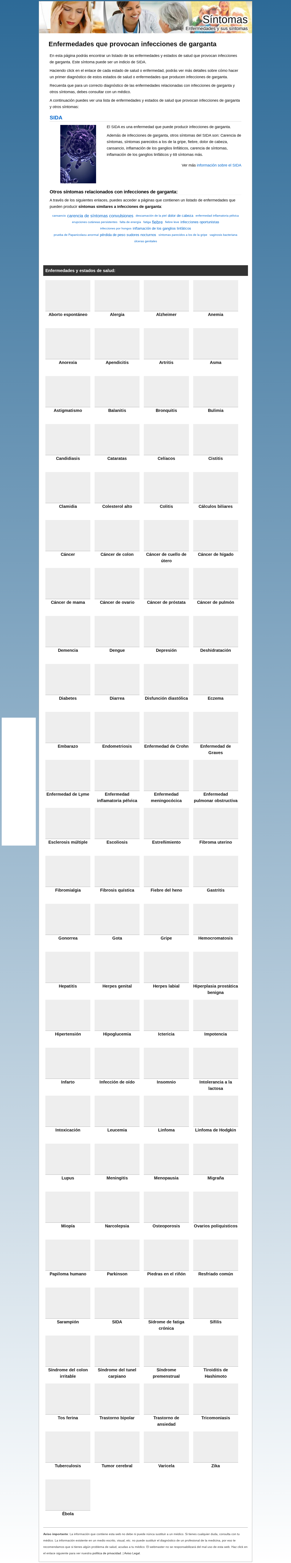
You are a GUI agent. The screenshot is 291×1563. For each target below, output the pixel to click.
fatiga (147, 222)
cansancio (59, 215)
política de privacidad (106, 1553)
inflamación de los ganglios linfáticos (162, 228)
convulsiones (121, 216)
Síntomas (225, 19)
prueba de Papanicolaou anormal (76, 234)
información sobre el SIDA (219, 165)
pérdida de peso (112, 235)
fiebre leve (172, 222)
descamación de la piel (151, 215)
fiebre (157, 222)
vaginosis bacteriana (223, 234)
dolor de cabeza (180, 216)
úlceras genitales (145, 241)
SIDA (56, 117)
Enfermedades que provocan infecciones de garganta (132, 44)
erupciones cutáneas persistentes (94, 222)
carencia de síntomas (87, 216)
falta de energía (130, 222)
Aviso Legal (132, 1553)
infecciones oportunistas (199, 222)
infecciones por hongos (115, 228)
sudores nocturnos (141, 235)
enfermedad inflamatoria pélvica (217, 215)
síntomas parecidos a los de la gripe (182, 234)
